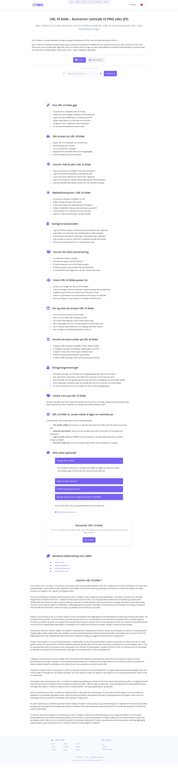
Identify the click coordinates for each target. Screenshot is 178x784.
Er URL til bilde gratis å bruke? (89, 489)
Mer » (106, 2)
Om (103, 744)
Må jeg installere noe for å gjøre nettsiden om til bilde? (89, 497)
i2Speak (53, 750)
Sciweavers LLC (95, 760)
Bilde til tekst (60, 562)
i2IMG (78, 1)
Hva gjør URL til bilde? (89, 461)
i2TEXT (91, 1)
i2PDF (72, 1)
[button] (133, 4)
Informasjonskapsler (96, 757)
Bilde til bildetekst (61, 565)
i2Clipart (77, 747)
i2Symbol (66, 747)
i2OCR (84, 1)
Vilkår (86, 757)
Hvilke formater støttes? (89, 481)
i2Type (65, 750)
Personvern (78, 757)
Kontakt (104, 747)
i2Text (53, 747)
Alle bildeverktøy (107, 749)
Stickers (77, 750)
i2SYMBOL (98, 1)
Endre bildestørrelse (62, 568)
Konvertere (110, 73)
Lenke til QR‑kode (61, 571)
